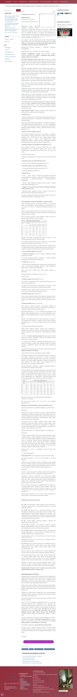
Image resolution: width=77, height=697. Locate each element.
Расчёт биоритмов (37, 679)
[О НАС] (16, 1)
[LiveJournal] (66, 13)
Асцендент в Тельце (39, 649)
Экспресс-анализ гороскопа (38, 682)
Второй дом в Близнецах (49, 649)
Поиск (18, 10)
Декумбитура (36, 677)
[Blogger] (63, 13)
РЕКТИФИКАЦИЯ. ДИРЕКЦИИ (28, 659)
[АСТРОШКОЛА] (26, 1)
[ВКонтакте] (58, 13)
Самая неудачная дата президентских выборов (32, 662)
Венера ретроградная (24, 683)
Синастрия (35, 684)
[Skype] (71, 13)
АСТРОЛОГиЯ (8, 1)
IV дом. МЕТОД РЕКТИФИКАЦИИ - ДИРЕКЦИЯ (32, 656)
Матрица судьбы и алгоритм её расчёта (41, 692)
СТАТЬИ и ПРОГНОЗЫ (45, 1)
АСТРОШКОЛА (22, 1)
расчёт (21, 678)
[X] (62, 13)
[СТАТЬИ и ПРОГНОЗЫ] (50, 1)
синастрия (22, 675)
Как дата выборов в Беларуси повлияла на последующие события (38, 641)
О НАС (14, 1)
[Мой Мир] (60, 13)
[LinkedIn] (65, 13)
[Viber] (68, 13)
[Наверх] (75, 695)
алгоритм (22, 687)
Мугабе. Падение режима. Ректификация (30, 661)
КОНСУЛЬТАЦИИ (64, 1)
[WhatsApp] (69, 13)
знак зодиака (23, 682)
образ (21, 680)
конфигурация (23, 681)
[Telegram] (58, 14)
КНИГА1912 (55, 1)
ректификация (25, 649)
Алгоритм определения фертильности (41, 687)
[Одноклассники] (59, 13)
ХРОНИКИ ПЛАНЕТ (33, 1)
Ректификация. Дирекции (38, 685)
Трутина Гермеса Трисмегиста (28, 657)
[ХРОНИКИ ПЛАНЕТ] (37, 1)
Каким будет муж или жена (38, 680)
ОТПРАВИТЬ (62, 692)
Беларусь (31, 649)
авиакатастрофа (23, 688)
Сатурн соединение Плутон (26, 676)
